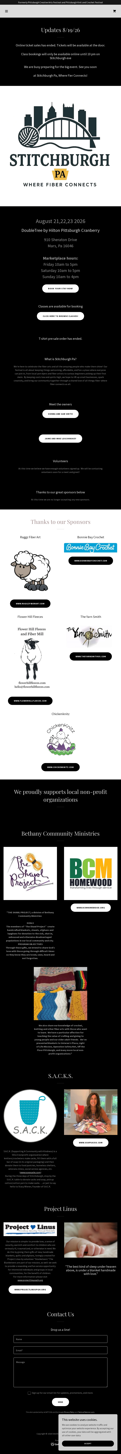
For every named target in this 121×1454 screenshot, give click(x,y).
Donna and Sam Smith (60, 414)
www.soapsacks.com (30, 1172)
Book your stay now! (60, 288)
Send (60, 1402)
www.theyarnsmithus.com (91, 656)
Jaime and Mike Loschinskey (60, 438)
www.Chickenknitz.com (60, 767)
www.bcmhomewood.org (91, 907)
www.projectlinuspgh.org (30, 1280)
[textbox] (60, 1339)
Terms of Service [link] (84, 1412)
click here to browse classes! (60, 316)
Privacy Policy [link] (69, 1412)
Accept (87, 1443)
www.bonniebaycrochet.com (90, 560)
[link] (114, 11)
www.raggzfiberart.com (30, 603)
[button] (12, 11)
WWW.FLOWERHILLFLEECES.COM (30, 700)
